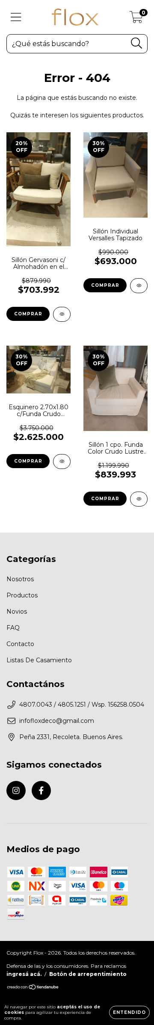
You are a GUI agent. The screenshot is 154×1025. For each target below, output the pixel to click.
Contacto (20, 644)
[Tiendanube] (33, 988)
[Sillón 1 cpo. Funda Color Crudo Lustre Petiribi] (139, 499)
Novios (16, 611)
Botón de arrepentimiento (88, 974)
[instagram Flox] (16, 790)
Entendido (129, 1012)
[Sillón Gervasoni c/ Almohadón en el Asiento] (62, 314)
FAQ (13, 628)
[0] (136, 19)
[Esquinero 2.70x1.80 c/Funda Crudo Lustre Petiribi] (62, 461)
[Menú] (16, 17)
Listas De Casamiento (39, 660)
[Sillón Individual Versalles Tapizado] (139, 285)
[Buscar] (137, 43)
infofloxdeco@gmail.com (56, 721)
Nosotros (20, 579)
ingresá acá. (23, 974)
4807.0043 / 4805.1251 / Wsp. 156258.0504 (81, 704)
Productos (22, 595)
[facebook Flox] (41, 790)
